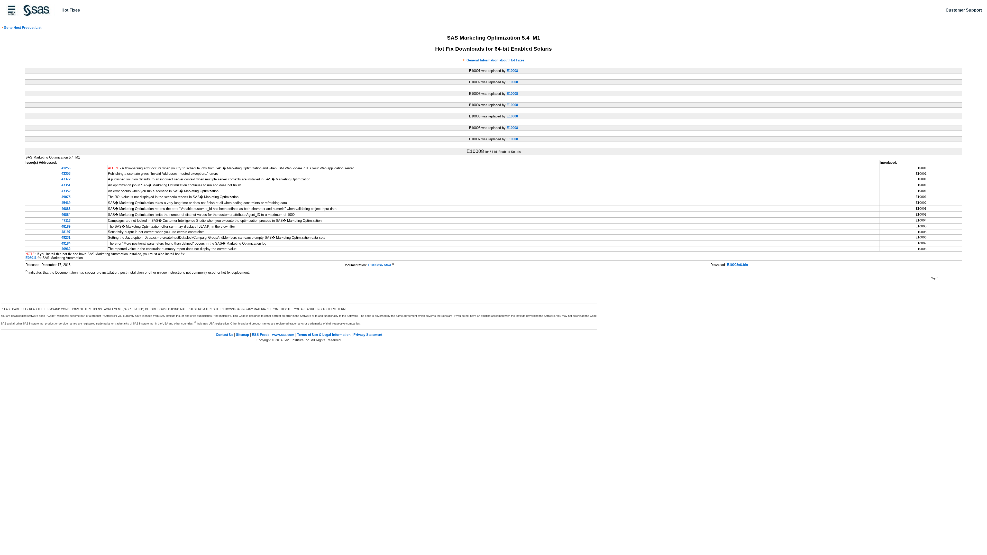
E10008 (512, 71)
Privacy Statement (367, 335)
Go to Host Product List (22, 28)
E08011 (30, 258)
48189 (65, 226)
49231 (65, 237)
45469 (65, 203)
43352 (65, 191)
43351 (65, 185)
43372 (65, 179)
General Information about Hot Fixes (495, 60)
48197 (65, 232)
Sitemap (242, 335)
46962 (65, 249)
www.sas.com (283, 335)
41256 (65, 168)
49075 (65, 197)
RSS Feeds (260, 335)
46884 (65, 215)
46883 (65, 209)
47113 (66, 221)
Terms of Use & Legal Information (324, 335)
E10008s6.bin (737, 265)
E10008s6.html (379, 265)
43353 (65, 173)
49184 (65, 243)
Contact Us (224, 335)
